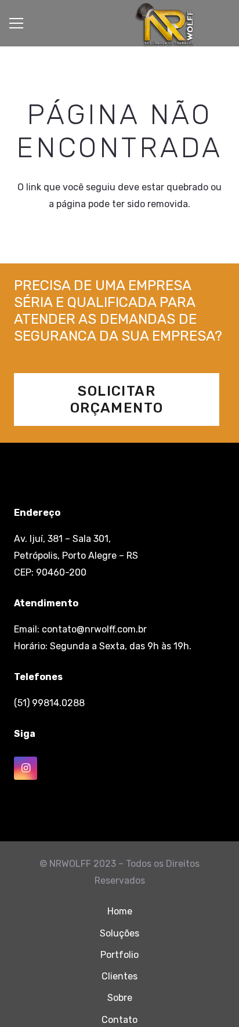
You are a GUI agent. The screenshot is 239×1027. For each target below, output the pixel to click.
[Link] (164, 25)
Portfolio (119, 954)
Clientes (119, 976)
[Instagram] (25, 768)
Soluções (119, 933)
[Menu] (16, 23)
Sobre (119, 997)
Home (119, 911)
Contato (119, 1019)
